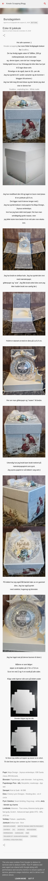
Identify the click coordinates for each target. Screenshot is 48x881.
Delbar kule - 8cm (17, 823)
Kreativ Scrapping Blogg (16, 3)
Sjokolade (19, 833)
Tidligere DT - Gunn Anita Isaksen (16, 836)
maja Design (31, 829)
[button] (4, 35)
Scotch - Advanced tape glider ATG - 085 (26, 812)
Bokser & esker (9, 826)
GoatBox (25, 50)
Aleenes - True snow (19, 808)
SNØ (27, 833)
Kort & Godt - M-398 (18, 790)
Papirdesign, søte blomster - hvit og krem (27, 780)
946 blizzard (13, 776)
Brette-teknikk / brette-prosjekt (30, 826)
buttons (34, 22)
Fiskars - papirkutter (17, 819)
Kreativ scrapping (11, 46)
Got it (31, 879)
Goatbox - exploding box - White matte (24, 89)
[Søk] (45, 3)
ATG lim (6, 815)
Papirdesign (8, 833)
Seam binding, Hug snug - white (27, 801)
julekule (21, 829)
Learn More (20, 879)
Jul (14, 829)
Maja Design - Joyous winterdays (20, 772)
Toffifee (33, 836)
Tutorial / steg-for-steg (13, 840)
